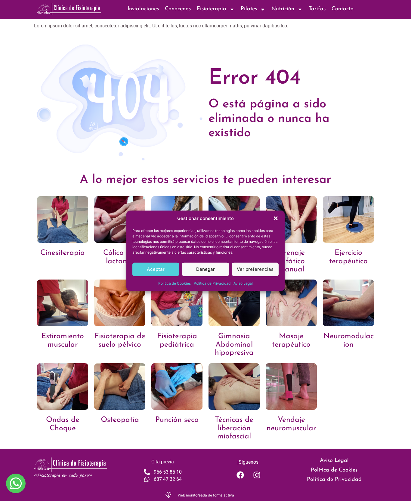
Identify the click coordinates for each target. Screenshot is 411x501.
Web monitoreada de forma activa (206, 495)
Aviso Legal (243, 283)
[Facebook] (240, 474)
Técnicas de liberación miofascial (234, 428)
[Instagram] (256, 474)
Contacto (343, 9)
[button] (276, 218)
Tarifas (317, 9)
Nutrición (282, 9)
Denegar (205, 269)
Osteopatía (120, 420)
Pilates (249, 9)
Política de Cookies (174, 283)
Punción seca (177, 420)
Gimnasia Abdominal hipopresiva (234, 344)
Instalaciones (143, 9)
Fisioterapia (211, 9)
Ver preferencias (255, 269)
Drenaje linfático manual (291, 261)
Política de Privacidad (212, 283)
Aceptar (156, 269)
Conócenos (178, 9)
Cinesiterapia (62, 253)
